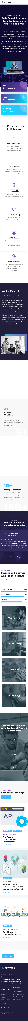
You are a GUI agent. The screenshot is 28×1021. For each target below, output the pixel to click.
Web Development (14, 143)
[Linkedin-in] (4, 1007)
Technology (17, 830)
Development (8, 830)
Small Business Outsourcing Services (12, 933)
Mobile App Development (14, 190)
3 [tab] (15, 556)
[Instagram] (8, 1007)
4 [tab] (17, 556)
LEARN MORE (7, 845)
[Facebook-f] (1, 1007)
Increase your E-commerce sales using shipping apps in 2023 (13, 886)
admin (14, 834)
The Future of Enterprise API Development (9, 839)
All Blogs (6, 797)
